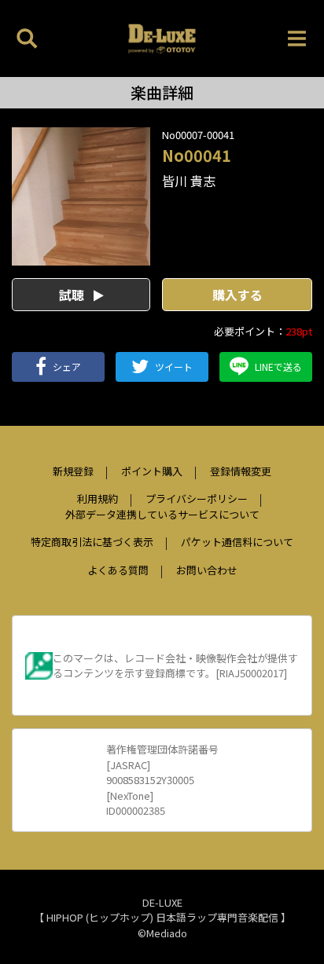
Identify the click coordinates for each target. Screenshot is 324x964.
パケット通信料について (237, 541)
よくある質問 (118, 570)
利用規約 (97, 498)
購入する (237, 294)
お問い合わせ (206, 570)
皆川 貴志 (188, 180)
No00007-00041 (198, 134)
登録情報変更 (240, 471)
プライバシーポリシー (196, 498)
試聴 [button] (73, 294)
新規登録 (73, 471)
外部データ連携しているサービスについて (162, 514)
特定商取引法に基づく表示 (92, 541)
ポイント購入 (151, 471)
